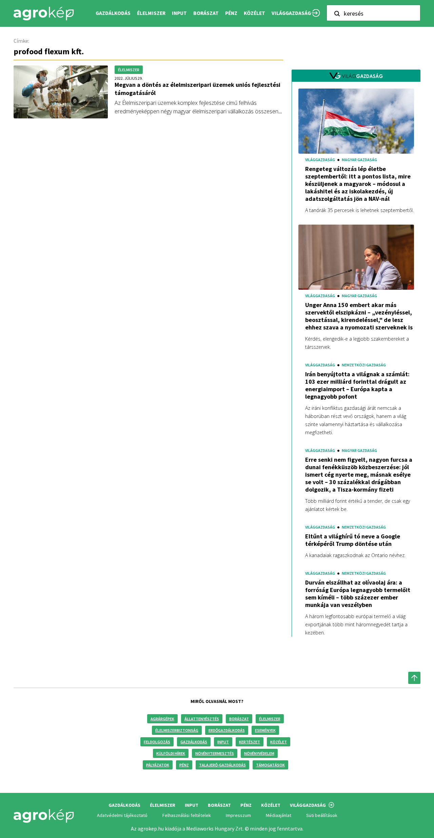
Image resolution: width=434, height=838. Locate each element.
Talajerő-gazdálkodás (222, 764)
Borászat (206, 13)
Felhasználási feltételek (186, 815)
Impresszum (238, 815)
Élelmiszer (269, 718)
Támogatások (270, 764)
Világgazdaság (291, 13)
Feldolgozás (157, 741)
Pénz (184, 764)
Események (265, 730)
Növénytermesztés (214, 753)
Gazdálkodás (193, 741)
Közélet (278, 741)
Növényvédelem (259, 753)
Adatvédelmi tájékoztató (122, 815)
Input (223, 741)
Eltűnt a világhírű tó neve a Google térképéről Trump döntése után (352, 540)
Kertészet (249, 741)
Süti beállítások (321, 815)
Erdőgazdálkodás (227, 730)
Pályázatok (157, 764)
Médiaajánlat (278, 815)
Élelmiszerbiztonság (176, 730)
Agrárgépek (162, 718)
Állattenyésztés (201, 718)
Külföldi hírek (170, 753)
